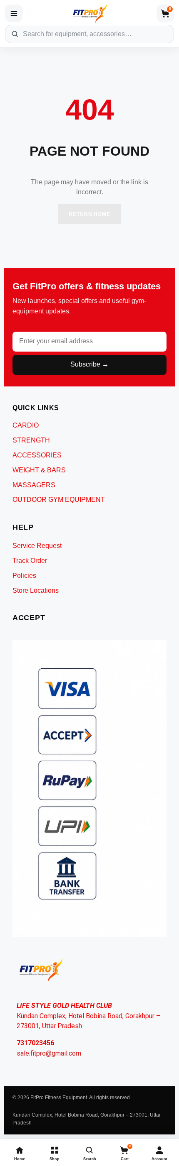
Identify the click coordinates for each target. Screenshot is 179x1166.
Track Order (29, 560)
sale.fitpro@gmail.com (49, 1053)
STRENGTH (31, 440)
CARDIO (25, 425)
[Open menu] (13, 13)
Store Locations (35, 590)
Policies (24, 575)
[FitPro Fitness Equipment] (89, 13)
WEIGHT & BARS (39, 470)
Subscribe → (89, 364)
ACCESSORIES (37, 455)
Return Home (90, 214)
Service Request (37, 545)
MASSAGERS (33, 485)
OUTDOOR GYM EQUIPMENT (58, 499)
